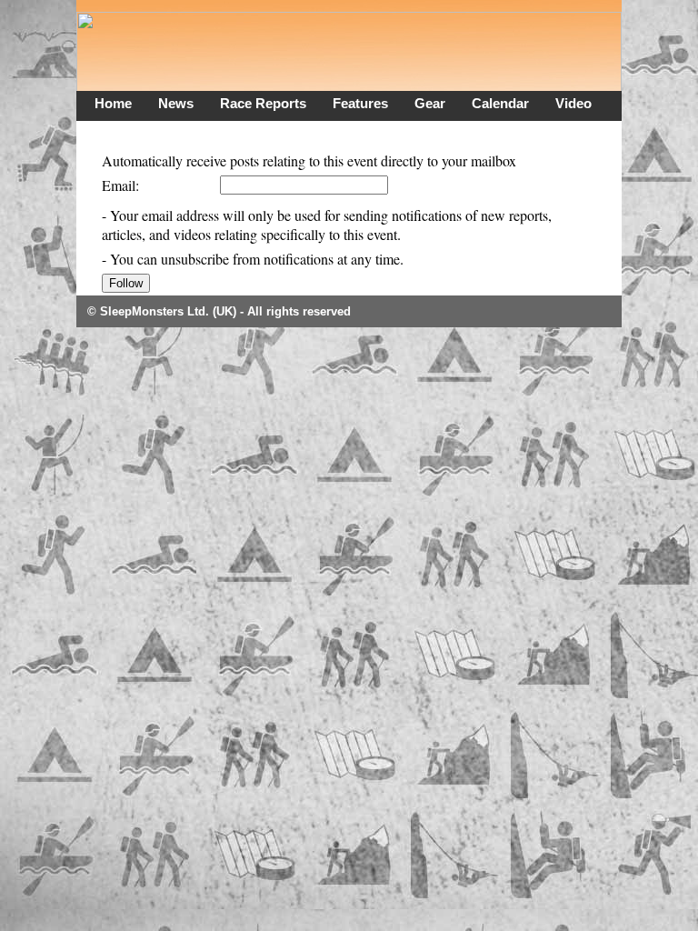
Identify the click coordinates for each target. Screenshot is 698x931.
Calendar (500, 103)
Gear (429, 103)
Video (573, 103)
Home (113, 103)
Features (360, 103)
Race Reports (263, 103)
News (176, 103)
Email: (120, 185)
